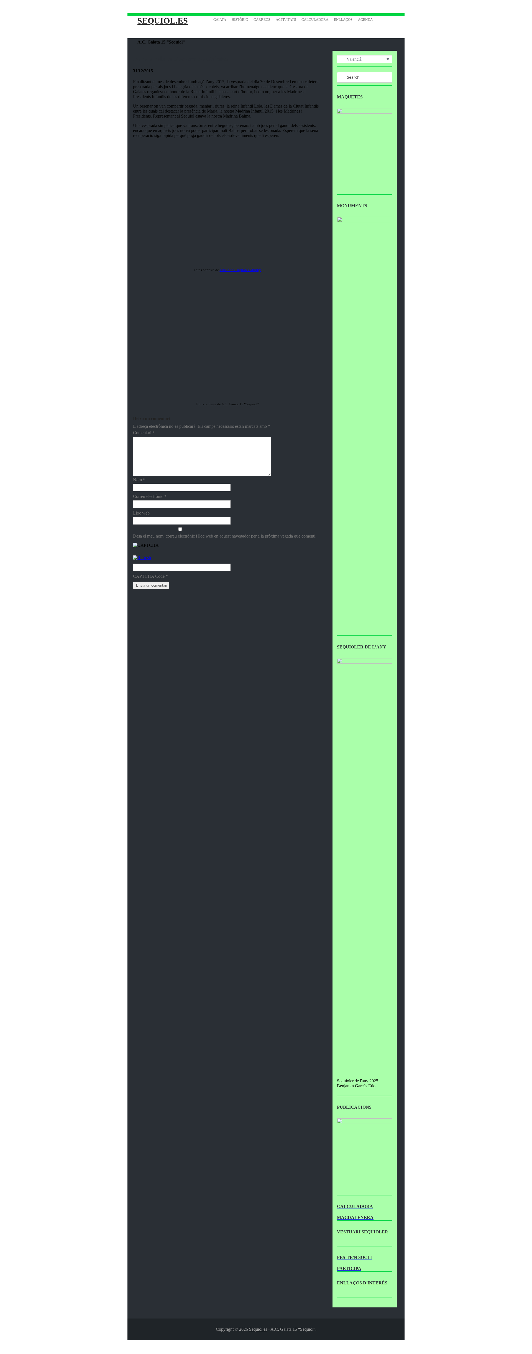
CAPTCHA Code (149, 576)
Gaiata (219, 19)
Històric (240, 19)
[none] (364, 59)
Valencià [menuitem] (354, 59)
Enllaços (343, 19)
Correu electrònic (150, 496)
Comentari (144, 432)
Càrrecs (262, 19)
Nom (139, 479)
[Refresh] (142, 557)
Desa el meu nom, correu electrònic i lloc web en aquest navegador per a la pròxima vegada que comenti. (224, 536)
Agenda (365, 19)
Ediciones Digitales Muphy (240, 270)
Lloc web (141, 513)
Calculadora (314, 19)
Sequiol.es (162, 20)
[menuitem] (364, 59)
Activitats (286, 19)
